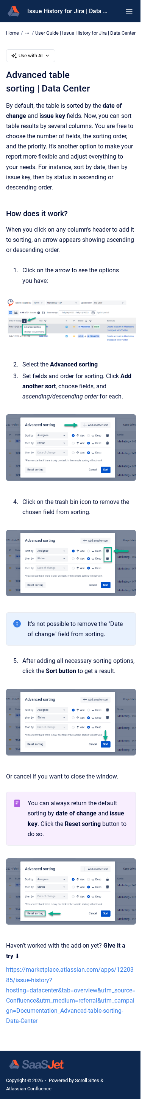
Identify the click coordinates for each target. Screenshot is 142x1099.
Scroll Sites (87, 1080)
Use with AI (31, 55)
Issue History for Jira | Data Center (68, 11)
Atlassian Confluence (28, 1088)
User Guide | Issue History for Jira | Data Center (85, 33)
